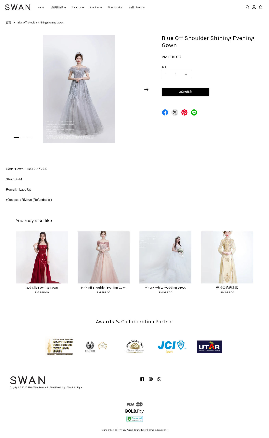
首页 (8, 22)
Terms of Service (109, 430)
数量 (164, 67)
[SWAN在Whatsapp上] (159, 381)
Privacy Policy (125, 430)
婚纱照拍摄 (57, 7)
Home (41, 7)
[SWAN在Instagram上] (151, 381)
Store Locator (115, 7)
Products (76, 7)
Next (146, 89)
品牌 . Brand (135, 7)
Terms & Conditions (158, 430)
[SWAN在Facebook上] (142, 381)
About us (94, 7)
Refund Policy (140, 430)
